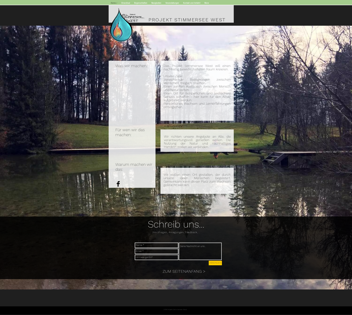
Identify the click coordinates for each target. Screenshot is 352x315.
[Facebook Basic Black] (118, 184)
